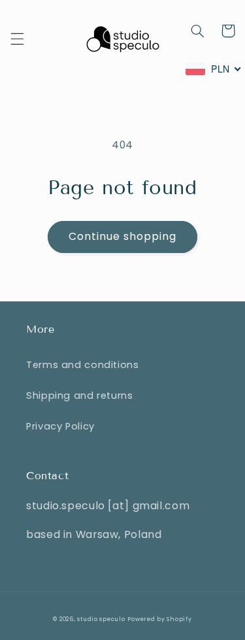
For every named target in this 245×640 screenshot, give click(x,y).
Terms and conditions (82, 364)
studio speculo (101, 619)
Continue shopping (123, 236)
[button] (17, 39)
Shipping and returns (79, 395)
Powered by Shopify (159, 619)
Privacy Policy (60, 426)
